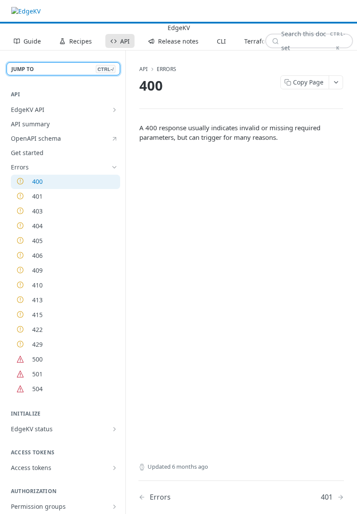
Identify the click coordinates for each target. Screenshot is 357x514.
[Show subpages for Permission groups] (114, 506)
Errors (166, 69)
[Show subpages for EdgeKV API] (114, 109)
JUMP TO (62, 69)
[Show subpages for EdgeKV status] (114, 429)
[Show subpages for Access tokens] (114, 467)
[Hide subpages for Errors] (114, 167)
